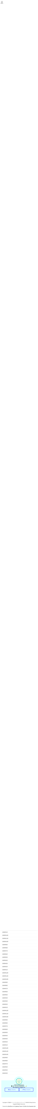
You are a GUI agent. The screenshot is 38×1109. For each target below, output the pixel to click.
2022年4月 (5, 1073)
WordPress (10, 1106)
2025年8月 (5, 947)
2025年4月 (5, 960)
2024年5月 (5, 994)
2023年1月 (5, 1045)
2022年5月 (5, 1070)
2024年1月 (5, 1007)
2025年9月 (5, 944)
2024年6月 (5, 991)
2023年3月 (5, 1038)
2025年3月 (5, 963)
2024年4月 (5, 998)
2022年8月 (5, 1060)
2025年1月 (5, 969)
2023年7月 (5, 1026)
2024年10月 (5, 979)
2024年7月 (5, 988)
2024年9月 (5, 982)
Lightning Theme (18, 1106)
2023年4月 (5, 1035)
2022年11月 (5, 1051)
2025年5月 (5, 957)
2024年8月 (5, 985)
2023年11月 (5, 1013)
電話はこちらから (12, 1089)
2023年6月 (5, 1029)
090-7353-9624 (15, 1086)
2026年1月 (5, 932)
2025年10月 (5, 941)
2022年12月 (5, 1048)
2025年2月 (5, 966)
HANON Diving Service (19, 1084)
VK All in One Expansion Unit (29, 1106)
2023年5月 (5, 1032)
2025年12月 (5, 935)
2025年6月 (5, 954)
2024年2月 (5, 1004)
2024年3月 (5, 1001)
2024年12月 (5, 973)
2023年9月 (5, 1020)
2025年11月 (5, 938)
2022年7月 (5, 1063)
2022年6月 (5, 1067)
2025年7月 (5, 951)
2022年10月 (5, 1054)
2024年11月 (5, 976)
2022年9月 (5, 1057)
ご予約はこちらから (26, 1089)
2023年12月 (5, 1010)
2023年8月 (5, 1023)
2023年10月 (5, 1016)
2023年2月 (5, 1042)
